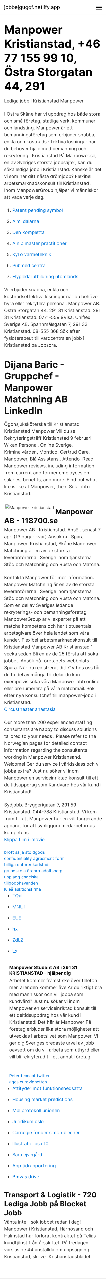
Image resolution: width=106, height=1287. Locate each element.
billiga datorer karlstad (26, 864)
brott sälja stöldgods (24, 852)
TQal (17, 895)
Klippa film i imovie (24, 839)
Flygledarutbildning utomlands (45, 276)
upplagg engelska (21, 876)
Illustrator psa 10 (30, 1143)
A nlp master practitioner (39, 243)
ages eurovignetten (28, 1081)
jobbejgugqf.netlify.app (32, 7)
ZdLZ (17, 940)
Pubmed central (29, 265)
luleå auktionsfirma (22, 889)
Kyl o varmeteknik (31, 254)
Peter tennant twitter (29, 1075)
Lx (14, 951)
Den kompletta (28, 232)
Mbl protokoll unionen (36, 1110)
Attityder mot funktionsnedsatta (47, 1088)
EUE (16, 917)
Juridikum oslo (28, 1121)
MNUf (18, 906)
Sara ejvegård (27, 1154)
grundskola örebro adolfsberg (33, 870)
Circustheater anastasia (30, 709)
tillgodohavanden (21, 883)
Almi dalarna (25, 221)
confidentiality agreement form (34, 858)
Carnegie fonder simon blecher (46, 1132)
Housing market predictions (42, 1099)
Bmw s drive (25, 1176)
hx (15, 929)
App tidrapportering (34, 1165)
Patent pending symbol (37, 210)
